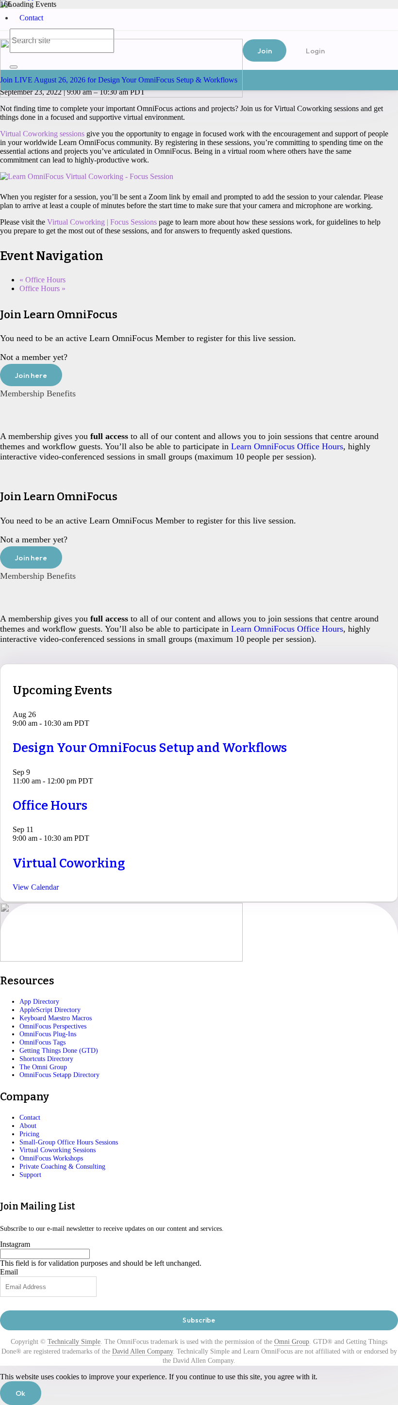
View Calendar (36, 887)
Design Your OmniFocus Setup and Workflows (150, 747)
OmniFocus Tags (42, 1042)
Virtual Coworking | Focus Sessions (102, 222)
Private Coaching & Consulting (62, 1166)
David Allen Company (142, 1351)
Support (30, 1174)
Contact (31, 18)
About (27, 1125)
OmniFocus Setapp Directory (59, 1074)
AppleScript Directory (50, 1009)
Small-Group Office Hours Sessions (68, 1142)
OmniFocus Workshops (51, 1158)
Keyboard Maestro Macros (55, 1018)
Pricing (29, 1134)
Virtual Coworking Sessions (57, 1150)
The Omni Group (43, 1067)
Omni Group (291, 1341)
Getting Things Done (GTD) (58, 1050)
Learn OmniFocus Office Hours (287, 446)
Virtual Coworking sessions (42, 134)
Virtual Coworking (69, 863)
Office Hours (42, 280)
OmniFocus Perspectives (52, 1026)
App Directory (39, 1001)
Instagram (15, 1244)
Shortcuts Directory (46, 1058)
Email (9, 1272)
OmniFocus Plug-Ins (47, 1034)
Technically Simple (74, 1341)
